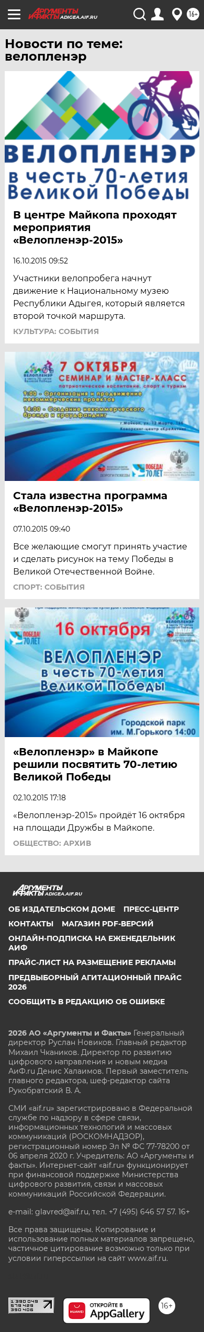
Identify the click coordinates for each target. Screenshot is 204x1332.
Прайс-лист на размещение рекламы (92, 962)
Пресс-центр (151, 909)
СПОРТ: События (49, 587)
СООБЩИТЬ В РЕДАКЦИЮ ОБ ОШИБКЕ (86, 1001)
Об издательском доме (61, 909)
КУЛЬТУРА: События (56, 331)
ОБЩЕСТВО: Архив (52, 843)
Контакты (30, 923)
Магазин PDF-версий (108, 923)
